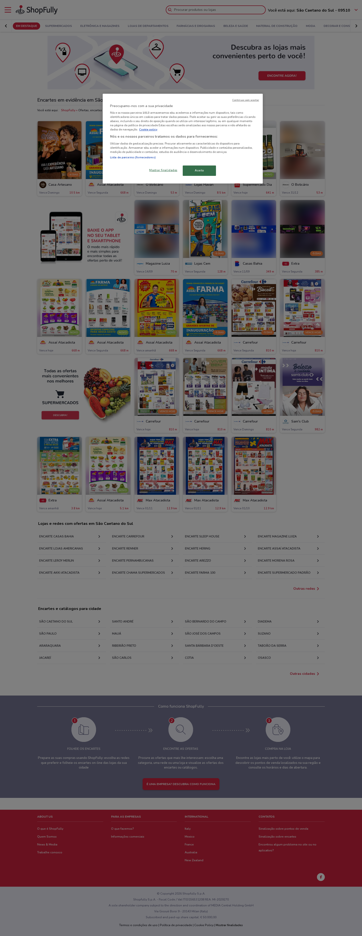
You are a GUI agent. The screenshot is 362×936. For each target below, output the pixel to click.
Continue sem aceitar (245, 100)
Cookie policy (148, 129)
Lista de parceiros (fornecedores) (133, 157)
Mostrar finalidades (163, 170)
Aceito (199, 170)
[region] (183, 139)
